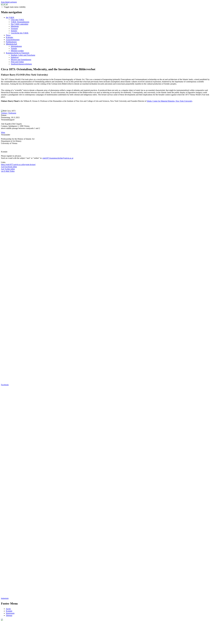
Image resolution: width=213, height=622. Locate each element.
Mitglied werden (17, 51)
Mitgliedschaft (11, 44)
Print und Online (17, 62)
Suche (8, 609)
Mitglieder (15, 26)
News (8, 35)
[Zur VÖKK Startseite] (4, 4)
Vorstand (14, 28)
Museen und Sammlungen (21, 60)
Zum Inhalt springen (9, 2)
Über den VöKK (17, 20)
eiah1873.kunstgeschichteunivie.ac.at (58, 158)
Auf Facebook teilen (9, 167)
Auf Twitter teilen (8, 169)
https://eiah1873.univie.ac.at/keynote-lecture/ (18, 164)
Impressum (10, 613)
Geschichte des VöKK (19, 33)
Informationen (16, 46)
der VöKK (10, 17)
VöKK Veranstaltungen (20, 22)
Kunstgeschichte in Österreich (17, 53)
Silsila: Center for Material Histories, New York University (169, 101)
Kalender (9, 37)
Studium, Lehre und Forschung (23, 55)
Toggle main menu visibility (15, 7)
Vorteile (14, 48)
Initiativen (15, 57)
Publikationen (11, 42)
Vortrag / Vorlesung (8, 113)
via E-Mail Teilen (8, 171)
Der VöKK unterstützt (19, 24)
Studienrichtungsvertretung (21, 64)
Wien (3, 132)
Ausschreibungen (12, 40)
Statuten (14, 31)
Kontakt (9, 611)
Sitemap (9, 615)
